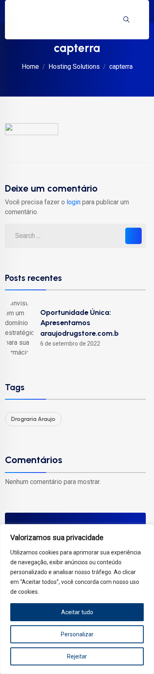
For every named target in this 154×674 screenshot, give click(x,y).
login (73, 202)
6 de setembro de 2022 (70, 343)
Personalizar (77, 634)
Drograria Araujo (33, 419)
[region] (77, 599)
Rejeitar (77, 656)
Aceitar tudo (77, 612)
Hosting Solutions (74, 66)
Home (30, 66)
